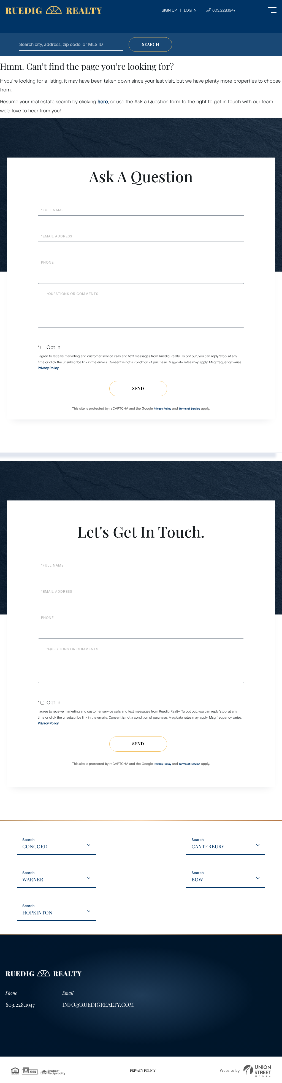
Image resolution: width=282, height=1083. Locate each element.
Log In (190, 10)
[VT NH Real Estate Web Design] (245, 1071)
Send (138, 388)
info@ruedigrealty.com (98, 1004)
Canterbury (208, 846)
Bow (197, 879)
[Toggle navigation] (261, 10)
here (102, 102)
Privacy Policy (48, 368)
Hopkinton (37, 912)
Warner (32, 879)
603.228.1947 (223, 10)
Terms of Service (189, 408)
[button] (150, 44)
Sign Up (169, 10)
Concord (35, 846)
